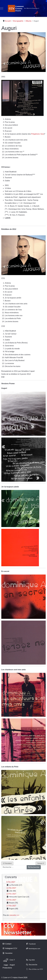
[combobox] (14, 867)
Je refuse (10, 978)
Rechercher (34, 867)
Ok (2, 978)
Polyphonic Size (37, 134)
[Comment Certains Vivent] (23, 8)
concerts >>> (14, 915)
